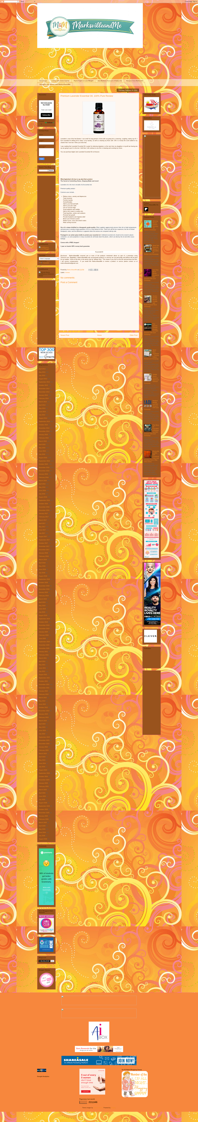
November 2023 (44, 740)
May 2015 (42, 448)
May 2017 (42, 527)
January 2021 (43, 651)
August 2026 (43, 839)
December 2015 (44, 471)
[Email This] (89, 270)
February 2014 (44, 398)
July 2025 (42, 799)
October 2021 (43, 681)
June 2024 (42, 763)
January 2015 (43, 434)
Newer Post (65, 335)
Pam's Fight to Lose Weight (83, 81)
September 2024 (44, 773)
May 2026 (42, 829)
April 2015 (42, 444)
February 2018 (44, 556)
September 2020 (44, 641)
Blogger (113, 1107)
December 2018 (44, 589)
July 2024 (42, 766)
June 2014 (42, 411)
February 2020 (44, 635)
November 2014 (44, 428)
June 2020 (42, 638)
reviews (67, 272)
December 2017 (44, 549)
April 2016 (42, 484)
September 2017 (44, 540)
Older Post (133, 335)
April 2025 (42, 793)
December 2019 (44, 628)
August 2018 (43, 576)
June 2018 (42, 569)
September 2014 (44, 421)
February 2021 (44, 655)
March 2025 (43, 789)
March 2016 (43, 480)
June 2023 (42, 730)
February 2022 (44, 694)
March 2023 (43, 720)
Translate (46, 263)
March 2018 (43, 559)
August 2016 (43, 497)
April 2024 (42, 757)
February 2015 (44, 438)
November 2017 (44, 546)
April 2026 (42, 826)
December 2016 (44, 510)
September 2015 (44, 461)
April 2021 (42, 661)
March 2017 (43, 520)
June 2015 (42, 451)
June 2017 (42, 530)
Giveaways (43, 81)
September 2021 (44, 678)
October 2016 (43, 503)
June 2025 (42, 796)
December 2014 (44, 431)
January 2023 (43, 714)
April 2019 (42, 602)
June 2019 (42, 609)
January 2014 (43, 395)
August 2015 (43, 457)
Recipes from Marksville (134, 81)
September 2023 (44, 737)
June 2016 (42, 490)
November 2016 (44, 507)
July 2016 (42, 494)
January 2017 (43, 513)
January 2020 (43, 632)
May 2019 (42, 605)
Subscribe (46, 115)
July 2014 (42, 415)
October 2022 (43, 707)
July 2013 (42, 375)
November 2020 (44, 645)
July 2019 (42, 612)
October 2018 (43, 582)
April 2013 (42, 369)
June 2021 (42, 668)
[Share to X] (93, 270)
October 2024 (43, 776)
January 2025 (43, 783)
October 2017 (43, 543)
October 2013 (43, 385)
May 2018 (42, 566)
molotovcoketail (98, 1107)
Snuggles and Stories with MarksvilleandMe (54, 84)
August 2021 (43, 674)
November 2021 (44, 684)
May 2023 (42, 727)
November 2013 (44, 388)
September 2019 (44, 619)
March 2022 (43, 697)
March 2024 (43, 753)
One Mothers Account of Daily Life (110, 81)
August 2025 (43, 803)
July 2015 (42, 454)
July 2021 (42, 671)
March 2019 (43, 599)
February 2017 (44, 517)
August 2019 (43, 615)
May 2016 (42, 487)
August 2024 (43, 770)
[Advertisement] (99, 63)
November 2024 (44, 780)
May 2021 (42, 665)
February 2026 (44, 819)
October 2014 (43, 425)
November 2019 (44, 625)
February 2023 (44, 717)
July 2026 (42, 835)
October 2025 (43, 809)
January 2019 (43, 592)
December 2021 (44, 688)
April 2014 (42, 405)
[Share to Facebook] (95, 270)
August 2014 (43, 418)
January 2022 (43, 691)
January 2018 (43, 553)
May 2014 (42, 408)
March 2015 (43, 441)
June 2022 (42, 704)
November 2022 (44, 711)
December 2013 (44, 392)
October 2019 (43, 622)
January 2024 (43, 747)
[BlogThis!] (91, 270)
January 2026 (43, 816)
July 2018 (42, 573)
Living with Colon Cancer (60, 81)
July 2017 (42, 533)
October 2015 (43, 464)
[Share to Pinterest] (97, 270)
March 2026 (43, 822)
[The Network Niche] (46, 951)
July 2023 (42, 734)
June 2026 (42, 832)
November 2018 (44, 586)
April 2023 (42, 724)
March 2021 (43, 658)
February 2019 (44, 595)
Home (99, 335)
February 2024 (44, 750)
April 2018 (42, 563)
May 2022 (42, 701)
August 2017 (43, 536)
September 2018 (44, 579)
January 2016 (43, 474)
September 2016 (44, 500)
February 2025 (44, 786)
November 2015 (44, 467)
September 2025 (44, 806)
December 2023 (44, 743)
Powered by (41, 123)
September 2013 (44, 382)
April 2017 (42, 523)
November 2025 (44, 812)
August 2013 (43, 379)
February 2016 (44, 477)
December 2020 (44, 648)
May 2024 (42, 760)
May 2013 (42, 372)
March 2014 (43, 402)
